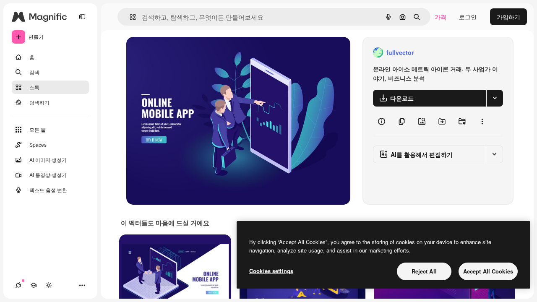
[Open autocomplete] (129, 17)
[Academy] (33, 285)
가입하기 (508, 17)
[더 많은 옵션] (482, 121)
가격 (440, 17)
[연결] (18, 285)
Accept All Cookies (488, 271)
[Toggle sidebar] (82, 16)
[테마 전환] (48, 285)
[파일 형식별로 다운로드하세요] (494, 98)
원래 (174, 52)
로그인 (468, 17)
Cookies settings (271, 271)
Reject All (424, 271)
